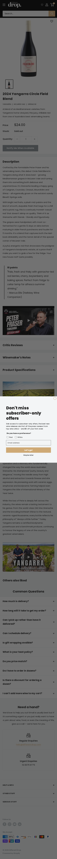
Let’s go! (28, 450)
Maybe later (28, 455)
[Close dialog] (55, 398)
